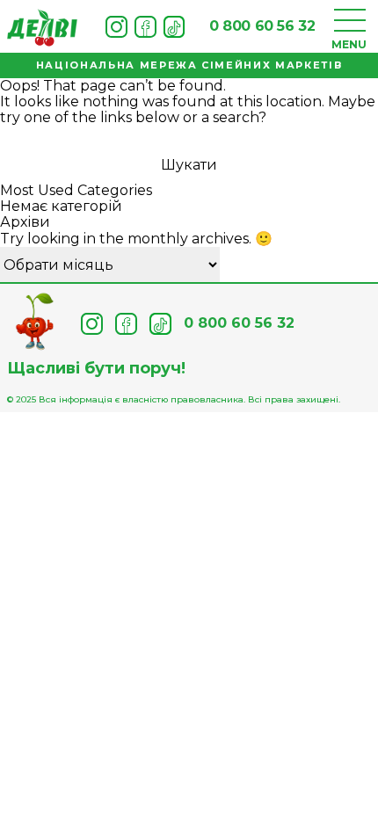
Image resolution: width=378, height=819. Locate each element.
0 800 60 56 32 (262, 26)
